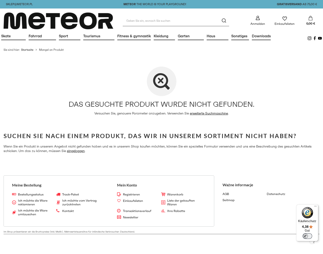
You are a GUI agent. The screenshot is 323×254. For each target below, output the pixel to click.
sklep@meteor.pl (19, 4)
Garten (191, 36)
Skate (13, 36)
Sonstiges (239, 36)
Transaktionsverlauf (137, 211)
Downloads (261, 36)
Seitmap (229, 200)
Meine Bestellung (26, 185)
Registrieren (131, 194)
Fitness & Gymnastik (134, 36)
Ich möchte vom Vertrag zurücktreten (79, 202)
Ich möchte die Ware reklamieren (33, 202)
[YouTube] (320, 38)
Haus (217, 36)
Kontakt (68, 211)
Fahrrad (42, 36)
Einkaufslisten (285, 24)
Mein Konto (127, 185)
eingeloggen (76, 151)
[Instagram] (309, 38)
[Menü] (315, 207)
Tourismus (98, 36)
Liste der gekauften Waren (181, 202)
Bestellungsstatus (31, 194)
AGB (226, 194)
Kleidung (164, 36)
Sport (69, 36)
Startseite (27, 49)
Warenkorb (175, 194)
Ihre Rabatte (176, 211)
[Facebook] (315, 38)
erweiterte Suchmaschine (209, 113)
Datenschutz (276, 194)
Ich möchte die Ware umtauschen (33, 212)
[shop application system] (312, 242)
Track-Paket (70, 194)
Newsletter (130, 217)
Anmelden (257, 24)
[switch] (307, 236)
